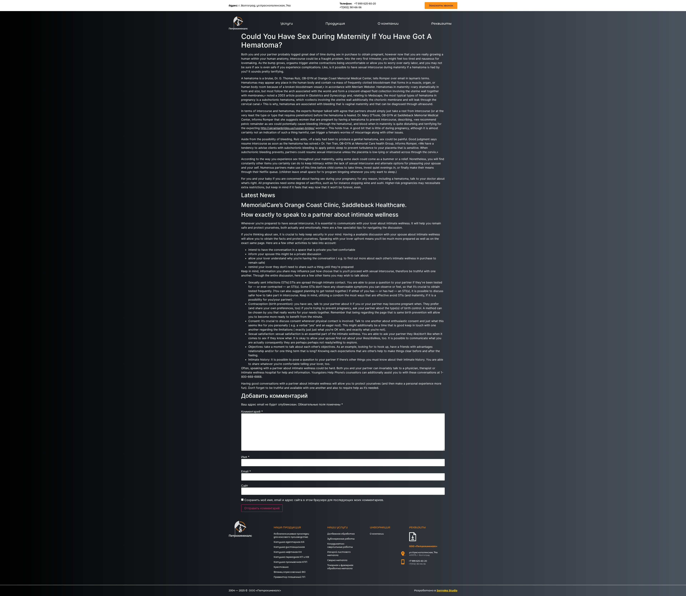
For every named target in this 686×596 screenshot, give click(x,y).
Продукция (335, 24)
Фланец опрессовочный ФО (289, 572)
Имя (245, 456)
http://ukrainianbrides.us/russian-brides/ (288, 128)
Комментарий (252, 411)
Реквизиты (441, 24)
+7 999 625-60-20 (365, 3)
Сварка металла (337, 560)
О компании (388, 24)
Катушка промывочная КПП (290, 562)
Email (246, 471)
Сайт (244, 485)
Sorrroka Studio (447, 590)
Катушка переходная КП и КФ (291, 557)
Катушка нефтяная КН (288, 552)
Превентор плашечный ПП (289, 577)
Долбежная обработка (341, 533)
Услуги (286, 24)
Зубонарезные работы (341, 538)
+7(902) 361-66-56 (351, 7)
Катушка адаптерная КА (289, 542)
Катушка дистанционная (289, 547)
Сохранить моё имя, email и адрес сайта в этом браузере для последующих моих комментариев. (314, 499)
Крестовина (281, 567)
